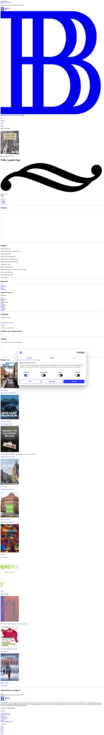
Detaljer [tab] (52, 357)
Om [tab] (75, 357)
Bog (2, 195)
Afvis (30, 381)
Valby (2, 288)
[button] (52, 694)
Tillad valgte (52, 381)
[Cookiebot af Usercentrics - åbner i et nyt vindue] (78, 353)
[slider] (52, 143)
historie (2, 285)
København (3, 289)
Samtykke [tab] (29, 357)
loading (2, 199)
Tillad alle (73, 381)
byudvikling (3, 286)
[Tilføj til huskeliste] (3, 202)
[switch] (43, 375)
